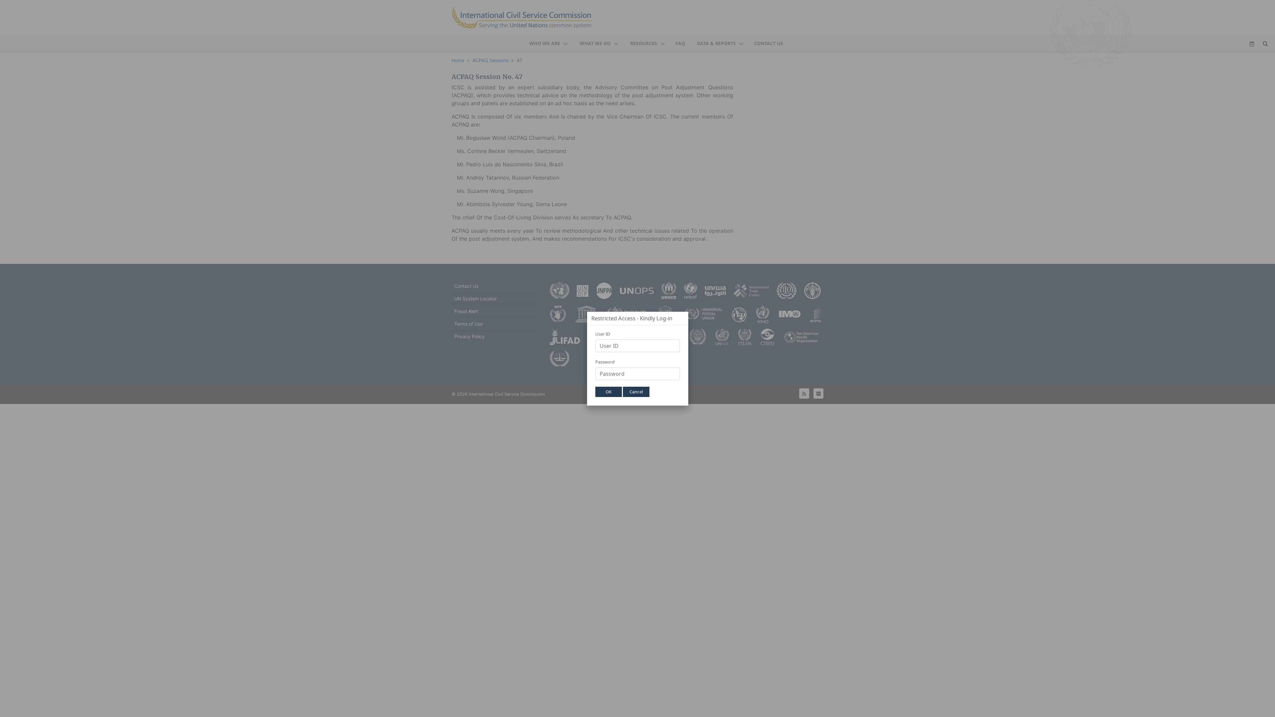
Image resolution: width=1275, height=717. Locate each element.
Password (605, 362)
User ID (602, 334)
